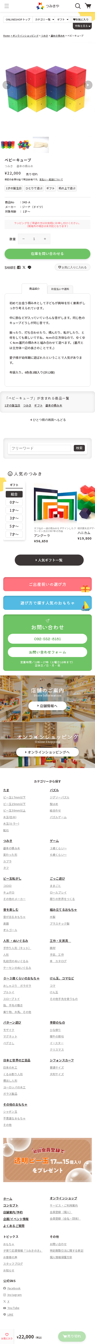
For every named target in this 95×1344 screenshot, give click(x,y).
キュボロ (9, 892)
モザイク (9, 1030)
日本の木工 (10, 1067)
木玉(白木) (9, 817)
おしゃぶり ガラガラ (17, 986)
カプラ (7, 861)
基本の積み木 (57, 35)
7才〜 (14, 534)
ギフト (38, 405)
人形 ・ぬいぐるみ (15, 940)
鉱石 (6, 830)
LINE (10, 1314)
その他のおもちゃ (15, 1104)
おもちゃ (9, 1244)
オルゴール (10, 930)
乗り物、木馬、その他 (17, 1012)
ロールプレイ (58, 892)
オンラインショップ (63, 1198)
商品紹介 (34, 288)
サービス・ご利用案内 (64, 1205)
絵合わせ (55, 810)
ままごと (55, 886)
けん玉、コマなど (62, 978)
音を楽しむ (10, 909)
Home (6, 35)
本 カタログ (58, 961)
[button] (7, 6)
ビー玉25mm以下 (14, 804)
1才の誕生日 (12, 405)
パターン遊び (12, 1022)
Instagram (14, 1295)
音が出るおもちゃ (14, 917)
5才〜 (14, 526)
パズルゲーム (58, 817)
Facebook (14, 1288)
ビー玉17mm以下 (14, 797)
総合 (14, 494)
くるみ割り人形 (13, 1074)
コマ (52, 986)
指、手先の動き (13, 1005)
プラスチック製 (59, 923)
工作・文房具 (60, 940)
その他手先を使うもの (64, 999)
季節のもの (57, 1022)
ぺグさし (9, 1043)
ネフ (6, 868)
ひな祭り (55, 1030)
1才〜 (14, 510)
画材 (52, 948)
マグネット (10, 1036)
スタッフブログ (13, 1263)
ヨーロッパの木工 (14, 1087)
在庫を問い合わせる (47, 253)
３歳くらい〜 (58, 848)
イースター (57, 1043)
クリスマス (57, 1049)
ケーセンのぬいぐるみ (17, 968)
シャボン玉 (10, 1111)
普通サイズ (57, 1067)
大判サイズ (57, 1074)
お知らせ (9, 1270)
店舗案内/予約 (13, 1212)
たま (6, 790)
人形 (6, 954)
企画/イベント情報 (16, 1219)
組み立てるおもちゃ (63, 909)
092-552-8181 (47, 638)
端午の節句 (57, 1036)
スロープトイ (11, 999)
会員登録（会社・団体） (65, 1218)
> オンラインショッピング (25, 35)
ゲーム (54, 841)
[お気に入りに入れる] (5, 47)
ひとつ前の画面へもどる (49, 419)
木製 (52, 917)
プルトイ (9, 992)
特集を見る (81, 25)
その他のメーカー (14, 899)
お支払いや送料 (60, 289)
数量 (12, 239)
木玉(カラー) (11, 823)
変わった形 (10, 854)
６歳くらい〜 (58, 854)
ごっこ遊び (57, 878)
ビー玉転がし (12, 878)
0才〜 (14, 502)
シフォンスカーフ (62, 1060)
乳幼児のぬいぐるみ (15, 961)
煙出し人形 (10, 1080)
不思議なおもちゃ (14, 1118)
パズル (54, 790)
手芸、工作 (57, 954)
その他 (7, 1125)
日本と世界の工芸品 (16, 1060)
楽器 (6, 923)
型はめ (54, 804)
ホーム (7, 1198)
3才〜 (14, 518)
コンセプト (10, 1205)
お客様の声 (10, 1257)
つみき (44, 35)
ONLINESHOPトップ (18, 19)
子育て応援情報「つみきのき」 (22, 1250)
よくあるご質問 (13, 1226)
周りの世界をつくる (62, 899)
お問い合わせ (58, 1244)
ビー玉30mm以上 (14, 810)
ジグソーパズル (59, 797)
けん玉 (54, 992)
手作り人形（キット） (17, 948)
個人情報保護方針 (61, 1257)
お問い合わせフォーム (47, 652)
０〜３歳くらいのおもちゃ (21, 978)
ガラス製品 (10, 1094)
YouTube (13, 1308)
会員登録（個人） (61, 1212)
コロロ (7, 886)
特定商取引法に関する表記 (66, 1250)
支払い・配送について (51, 179)
